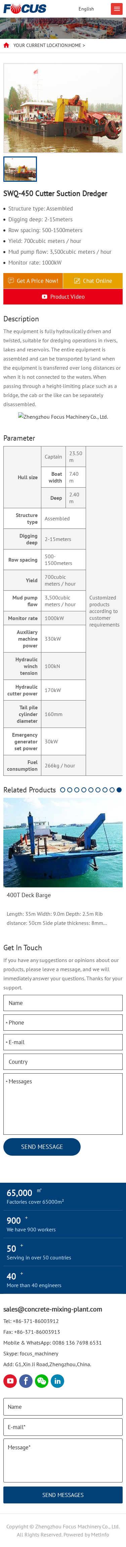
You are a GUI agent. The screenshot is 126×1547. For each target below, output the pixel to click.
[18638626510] (41, 1381)
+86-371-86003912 (36, 1321)
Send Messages (63, 1495)
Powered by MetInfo (86, 1534)
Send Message (42, 1147)
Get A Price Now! (37, 281)
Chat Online (97, 281)
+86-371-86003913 (37, 1331)
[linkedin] (57, 1381)
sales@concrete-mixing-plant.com (52, 1309)
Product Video (67, 296)
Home (75, 45)
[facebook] (26, 1381)
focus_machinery (39, 1353)
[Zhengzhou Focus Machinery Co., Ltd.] (24, 9)
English (86, 9)
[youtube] (10, 1381)
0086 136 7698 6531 (77, 1342)
